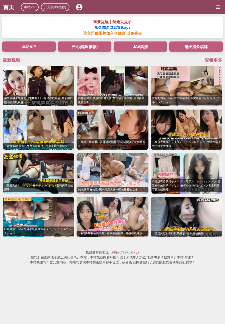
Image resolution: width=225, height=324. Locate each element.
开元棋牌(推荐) (55, 7)
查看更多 (213, 60)
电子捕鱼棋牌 (196, 46)
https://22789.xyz (125, 252)
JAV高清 (140, 46)
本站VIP (30, 7)
